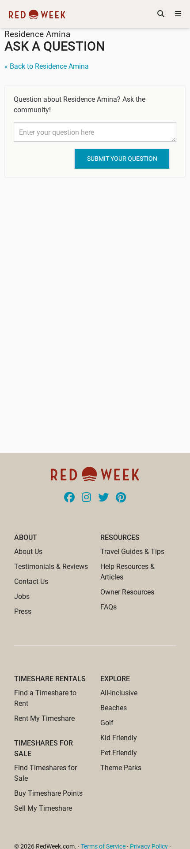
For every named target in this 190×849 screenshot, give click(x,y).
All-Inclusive (118, 693)
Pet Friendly (118, 753)
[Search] (160, 14)
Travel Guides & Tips (132, 551)
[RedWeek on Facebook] (69, 498)
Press (22, 611)
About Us (28, 551)
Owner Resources (127, 592)
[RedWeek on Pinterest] (121, 498)
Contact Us (31, 581)
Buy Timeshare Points (48, 793)
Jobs (22, 596)
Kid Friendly (118, 738)
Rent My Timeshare (44, 718)
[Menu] (178, 14)
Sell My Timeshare (43, 808)
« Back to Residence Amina (46, 66)
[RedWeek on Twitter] (103, 498)
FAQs (108, 607)
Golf (107, 723)
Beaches (113, 708)
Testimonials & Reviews (51, 566)
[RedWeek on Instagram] (86, 498)
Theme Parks (120, 768)
